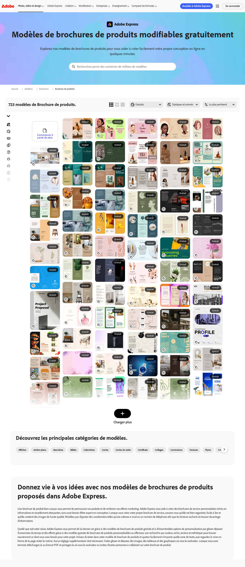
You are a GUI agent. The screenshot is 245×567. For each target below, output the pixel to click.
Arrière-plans (39, 450)
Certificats (143, 450)
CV (8, 221)
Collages (159, 450)
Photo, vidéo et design (29, 5)
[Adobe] (8, 6)
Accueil (14, 89)
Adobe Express (54, 5)
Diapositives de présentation (8, 214)
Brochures (44, 89)
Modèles (29, 89)
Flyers (8, 173)
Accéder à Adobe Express (196, 6)
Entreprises (101, 5)
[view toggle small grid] (111, 105)
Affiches (8, 207)
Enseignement (119, 5)
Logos (8, 200)
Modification (85, 5)
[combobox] (122, 67)
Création (69, 5)
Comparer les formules (143, 5)
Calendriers (89, 450)
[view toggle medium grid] (117, 105)
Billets (73, 450)
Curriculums (176, 450)
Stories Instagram (8, 186)
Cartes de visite (123, 450)
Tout (8, 131)
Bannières (8, 138)
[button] (217, 6)
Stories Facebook (8, 166)
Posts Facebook (8, 159)
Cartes (8, 152)
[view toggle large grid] (123, 105)
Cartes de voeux (8, 179)
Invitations (8, 193)
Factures (194, 450)
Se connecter (232, 6)
